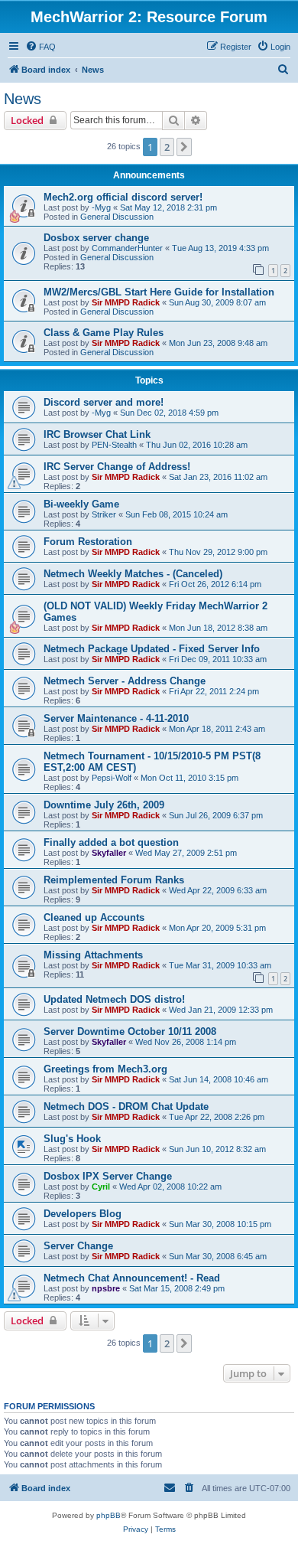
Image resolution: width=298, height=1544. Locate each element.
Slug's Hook (72, 1138)
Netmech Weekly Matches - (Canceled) (133, 573)
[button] (184, 147)
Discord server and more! (104, 402)
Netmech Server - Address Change (125, 681)
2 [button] (167, 147)
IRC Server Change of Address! (117, 466)
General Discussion (117, 216)
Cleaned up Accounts (94, 917)
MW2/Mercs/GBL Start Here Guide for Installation (159, 292)
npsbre (106, 1288)
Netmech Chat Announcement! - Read (132, 1278)
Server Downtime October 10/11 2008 (130, 1031)
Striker (104, 514)
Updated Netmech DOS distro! (114, 999)
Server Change (78, 1246)
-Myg (101, 207)
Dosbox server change (96, 237)
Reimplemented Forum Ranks (114, 880)
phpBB (108, 1515)
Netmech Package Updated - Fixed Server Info (152, 648)
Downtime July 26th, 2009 (104, 805)
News (22, 98)
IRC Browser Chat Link (97, 434)
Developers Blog (82, 1213)
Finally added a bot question (111, 842)
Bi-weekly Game (81, 504)
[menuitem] (40, 47)
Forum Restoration (88, 541)
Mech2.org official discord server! (123, 197)
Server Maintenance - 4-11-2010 (116, 718)
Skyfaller (109, 852)
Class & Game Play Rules (104, 332)
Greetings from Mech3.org (105, 1069)
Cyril (101, 1186)
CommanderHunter (127, 248)
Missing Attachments (93, 955)
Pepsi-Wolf (111, 777)
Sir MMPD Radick (126, 302)
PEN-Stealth (114, 444)
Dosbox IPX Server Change (108, 1176)
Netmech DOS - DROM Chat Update (126, 1106)
